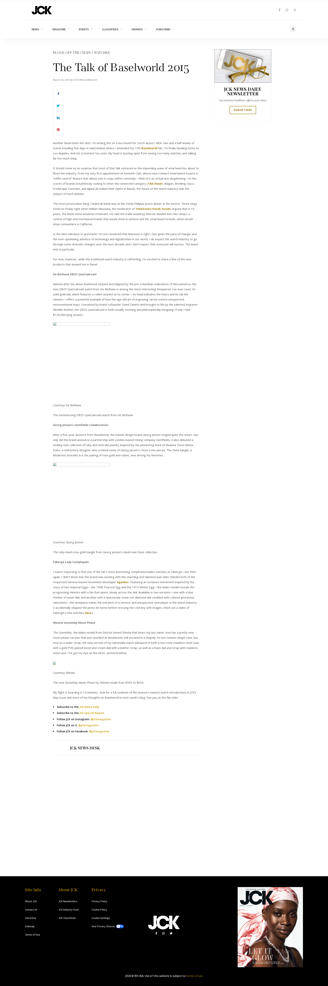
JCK (42, 10)
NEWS (35, 29)
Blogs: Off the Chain (72, 52)
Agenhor (123, 582)
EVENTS (84, 29)
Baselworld (149, 148)
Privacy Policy (99, 901)
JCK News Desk (85, 747)
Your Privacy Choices (103, 926)
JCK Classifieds (67, 918)
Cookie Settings (101, 918)
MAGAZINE (59, 29)
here (88, 613)
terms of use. (194, 976)
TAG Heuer (155, 183)
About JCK (31, 901)
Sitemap (30, 926)
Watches (102, 52)
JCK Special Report (91, 713)
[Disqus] (126, 808)
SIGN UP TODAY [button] (243, 110)
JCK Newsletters (67, 901)
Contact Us (31, 909)
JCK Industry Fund (68, 909)
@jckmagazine (101, 719)
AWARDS (137, 29)
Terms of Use (32, 934)
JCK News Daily (89, 707)
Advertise (30, 918)
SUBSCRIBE (163, 29)
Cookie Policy (99, 909)
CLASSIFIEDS (110, 29)
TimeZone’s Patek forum (152, 209)
